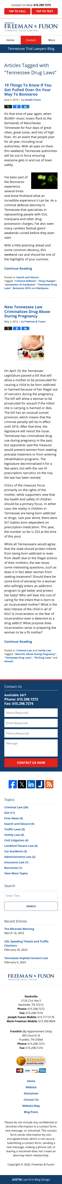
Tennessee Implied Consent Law (26, 958)
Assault (8, 661)
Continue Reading (18, 268)
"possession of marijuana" (20, 284)
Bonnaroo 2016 (22, 288)
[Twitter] (22, 784)
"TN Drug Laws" (42, 657)
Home (10, 40)
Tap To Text (44, 11)
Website (31, 1087)
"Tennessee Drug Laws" (18, 657)
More (51, 40)
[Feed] (49, 784)
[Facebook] (13, 784)
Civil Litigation (16, 840)
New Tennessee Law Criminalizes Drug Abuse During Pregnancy (27, 311)
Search (31, 906)
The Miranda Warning (19, 929)
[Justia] (40, 784)
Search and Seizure (27, 277)
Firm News (13, 818)
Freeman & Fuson (43, 1164)
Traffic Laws (14, 829)
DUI (9, 813)
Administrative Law (19, 857)
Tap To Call (17, 11)
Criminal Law (24, 650)
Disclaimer (31, 1093)
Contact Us (31, 1099)
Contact (31, 40)
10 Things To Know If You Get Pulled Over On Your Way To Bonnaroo (27, 89)
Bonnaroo (13, 868)
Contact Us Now (31, 763)
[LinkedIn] (31, 784)
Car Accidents (15, 851)
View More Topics (16, 873)
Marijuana (42, 288)
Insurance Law (16, 862)
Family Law (44, 650)
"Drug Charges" (47, 281)
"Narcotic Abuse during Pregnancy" (35, 654)
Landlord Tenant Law (21, 846)
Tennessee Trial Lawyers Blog (31, 26)
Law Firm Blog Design (31, 1179)
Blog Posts (31, 1112)
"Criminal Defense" (25, 281)
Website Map (31, 1106)
